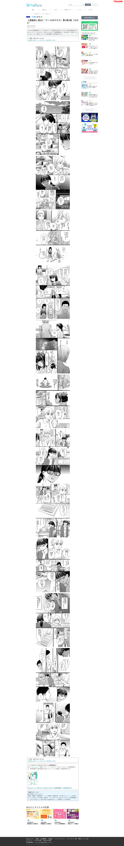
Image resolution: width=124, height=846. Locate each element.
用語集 (37, 838)
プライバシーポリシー (60, 838)
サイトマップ (29, 840)
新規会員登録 (89, 18)
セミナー (56, 9)
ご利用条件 (50, 838)
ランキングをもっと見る (90, 78)
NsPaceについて (30, 838)
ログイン (95, 4)
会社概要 (42, 838)
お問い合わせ (46, 840)
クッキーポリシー (71, 838)
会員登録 (88, 4)
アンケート (91, 9)
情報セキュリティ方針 (83, 838)
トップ (27, 13)
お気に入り (44, 9)
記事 (33, 9)
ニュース (79, 9)
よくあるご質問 (37, 840)
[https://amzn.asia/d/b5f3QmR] (32, 778)
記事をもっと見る (89, 110)
